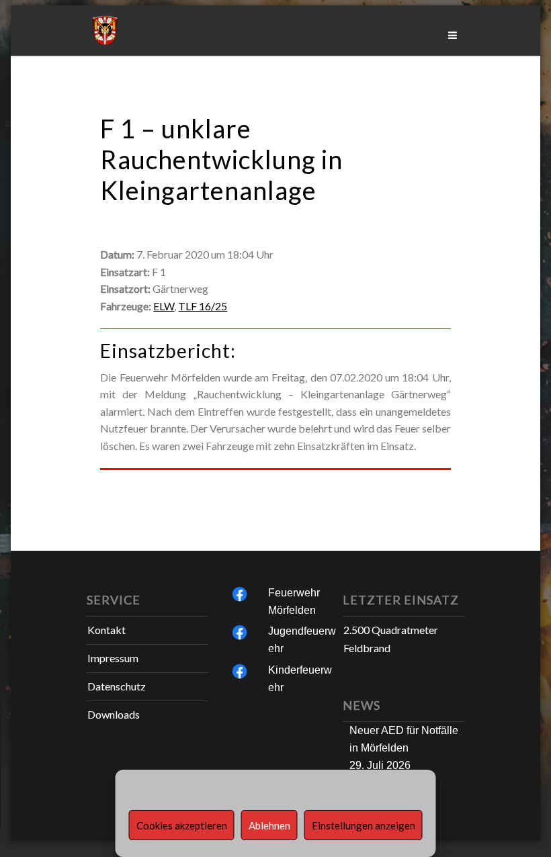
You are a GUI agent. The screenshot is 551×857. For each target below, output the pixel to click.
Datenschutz (116, 686)
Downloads (113, 714)
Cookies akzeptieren (181, 825)
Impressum (112, 657)
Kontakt (106, 629)
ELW (163, 306)
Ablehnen (269, 825)
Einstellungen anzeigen (363, 825)
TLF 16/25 (202, 306)
